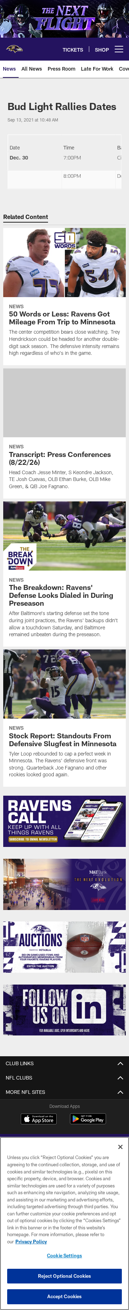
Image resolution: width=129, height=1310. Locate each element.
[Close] (120, 1147)
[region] (64, 1223)
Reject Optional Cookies (64, 1276)
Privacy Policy (31, 1241)
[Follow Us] (64, 1010)
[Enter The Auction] (64, 947)
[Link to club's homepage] (14, 46)
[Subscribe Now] (64, 821)
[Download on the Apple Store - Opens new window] (38, 1120)
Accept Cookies (64, 1296)
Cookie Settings (64, 1255)
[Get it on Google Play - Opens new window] (88, 1122)
